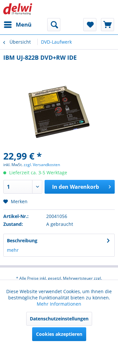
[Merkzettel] (89, 24)
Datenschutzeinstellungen (59, 318)
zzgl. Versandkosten (42, 164)
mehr (13, 250)
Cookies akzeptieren (59, 334)
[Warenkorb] (107, 24)
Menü (23, 24)
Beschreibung (22, 240)
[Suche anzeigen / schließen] (53, 24)
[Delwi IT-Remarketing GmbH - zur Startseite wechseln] (17, 9)
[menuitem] (17, 24)
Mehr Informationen (59, 304)
